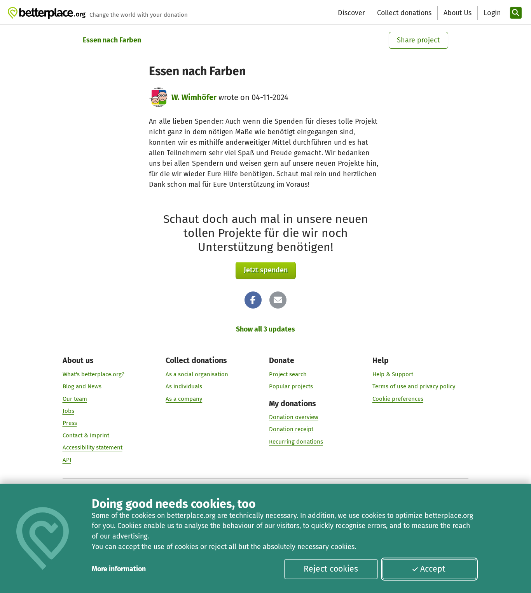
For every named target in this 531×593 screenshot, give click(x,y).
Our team (75, 398)
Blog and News (82, 386)
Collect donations (404, 13)
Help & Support (392, 374)
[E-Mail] (277, 300)
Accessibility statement (92, 447)
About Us (458, 13)
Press (70, 422)
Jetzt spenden (266, 270)
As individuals (184, 386)
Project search (288, 374)
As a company (184, 398)
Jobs (68, 410)
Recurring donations (296, 441)
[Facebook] (253, 300)
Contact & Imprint (86, 435)
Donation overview (293, 417)
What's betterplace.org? (93, 374)
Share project (418, 40)
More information (119, 569)
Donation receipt (291, 429)
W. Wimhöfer (194, 97)
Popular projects (291, 386)
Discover (351, 13)
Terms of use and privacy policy (413, 386)
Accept (432, 569)
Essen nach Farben (112, 40)
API (67, 459)
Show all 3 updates (265, 329)
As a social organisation (197, 374)
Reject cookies (331, 569)
